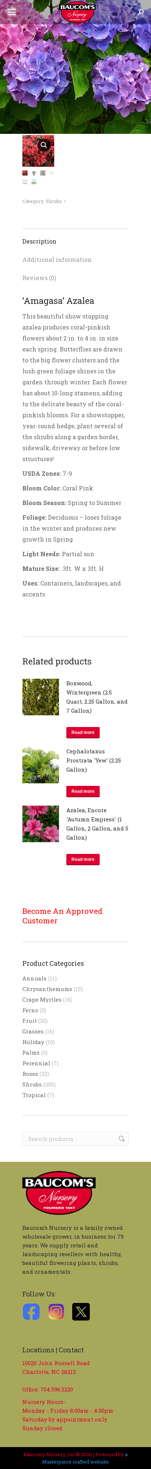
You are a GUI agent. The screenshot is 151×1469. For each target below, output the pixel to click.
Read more (83, 732)
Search (121, 1139)
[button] (44, 145)
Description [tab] (39, 241)
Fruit (29, 1020)
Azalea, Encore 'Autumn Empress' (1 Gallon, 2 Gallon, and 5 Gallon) (97, 823)
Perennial (36, 1063)
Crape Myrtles (42, 999)
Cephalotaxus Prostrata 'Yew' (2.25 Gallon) (93, 760)
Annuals (34, 978)
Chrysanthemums (47, 988)
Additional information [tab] (57, 259)
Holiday (33, 1042)
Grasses (33, 1031)
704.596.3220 (56, 1389)
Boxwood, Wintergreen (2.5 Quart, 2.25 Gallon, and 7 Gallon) (97, 696)
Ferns (30, 1010)
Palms (31, 1052)
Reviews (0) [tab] (39, 278)
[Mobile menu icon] (11, 12)
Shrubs (54, 201)
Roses (30, 1073)
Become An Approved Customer (62, 916)
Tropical (34, 1095)
